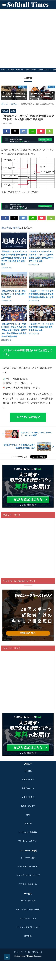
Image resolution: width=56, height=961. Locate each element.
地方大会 (5, 111)
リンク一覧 (25, 952)
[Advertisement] (28, 38)
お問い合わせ (37, 952)
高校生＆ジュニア (45, 69)
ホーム (3, 69)
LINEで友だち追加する (28, 417)
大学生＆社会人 (31, 69)
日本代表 (11, 69)
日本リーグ (20, 69)
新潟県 (13, 111)
